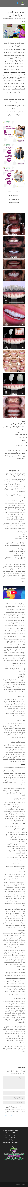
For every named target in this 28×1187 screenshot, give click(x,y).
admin (19, 18)
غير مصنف (7, 18)
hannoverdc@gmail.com (10, 1142)
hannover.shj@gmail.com (10, 1139)
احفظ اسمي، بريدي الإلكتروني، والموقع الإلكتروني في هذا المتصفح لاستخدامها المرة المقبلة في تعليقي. (15, 1109)
